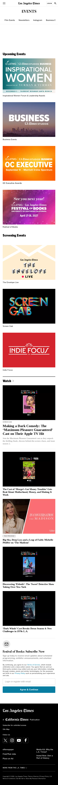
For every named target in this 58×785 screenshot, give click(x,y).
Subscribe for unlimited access (14, 725)
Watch (7, 381)
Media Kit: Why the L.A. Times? (44, 751)
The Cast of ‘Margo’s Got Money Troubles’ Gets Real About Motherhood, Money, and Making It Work (27, 492)
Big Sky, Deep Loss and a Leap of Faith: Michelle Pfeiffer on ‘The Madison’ (28, 541)
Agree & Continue (29, 690)
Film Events (10, 20)
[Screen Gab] (29, 306)
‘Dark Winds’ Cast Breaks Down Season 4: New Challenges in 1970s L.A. (27, 630)
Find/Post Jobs (9, 754)
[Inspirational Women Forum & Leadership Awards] (29, 75)
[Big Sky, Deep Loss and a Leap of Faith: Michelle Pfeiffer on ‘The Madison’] (29, 516)
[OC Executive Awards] (29, 163)
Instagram (37, 20)
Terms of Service (33, 665)
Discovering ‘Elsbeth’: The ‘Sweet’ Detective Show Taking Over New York (28, 585)
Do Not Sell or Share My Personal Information (31, 778)
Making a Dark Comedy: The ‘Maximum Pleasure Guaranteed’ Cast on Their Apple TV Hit (27, 430)
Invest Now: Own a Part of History (44, 757)
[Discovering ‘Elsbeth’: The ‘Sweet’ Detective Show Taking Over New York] (29, 564)
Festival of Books (10, 227)
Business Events (10, 139)
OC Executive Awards (12, 183)
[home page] (29, 3)
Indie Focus (8, 370)
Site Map (6, 729)
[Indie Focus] (29, 350)
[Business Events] (29, 119)
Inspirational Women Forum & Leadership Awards (24, 96)
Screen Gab (8, 326)
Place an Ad (8, 759)
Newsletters (24, 20)
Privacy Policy (20, 673)
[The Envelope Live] (29, 262)
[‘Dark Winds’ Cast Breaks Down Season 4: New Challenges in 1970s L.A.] (29, 608)
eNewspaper (8, 750)
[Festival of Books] (29, 207)
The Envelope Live (11, 282)
